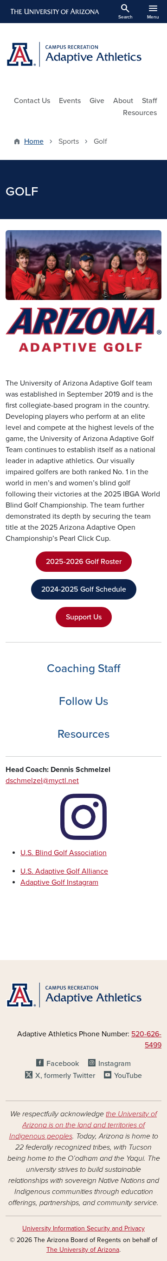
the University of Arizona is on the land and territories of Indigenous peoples (83, 1125)
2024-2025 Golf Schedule (83, 589)
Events (70, 100)
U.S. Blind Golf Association (63, 852)
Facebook (62, 1063)
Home (34, 141)
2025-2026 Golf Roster (84, 561)
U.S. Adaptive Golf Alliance (64, 871)
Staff (149, 100)
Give (97, 100)
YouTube (128, 1075)
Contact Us (32, 100)
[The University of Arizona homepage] (54, 11)
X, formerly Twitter (65, 1075)
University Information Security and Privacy (83, 1228)
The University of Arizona (82, 1250)
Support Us (84, 617)
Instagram (114, 1063)
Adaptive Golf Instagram (59, 882)
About (123, 100)
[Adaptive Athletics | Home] (83, 55)
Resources (140, 112)
